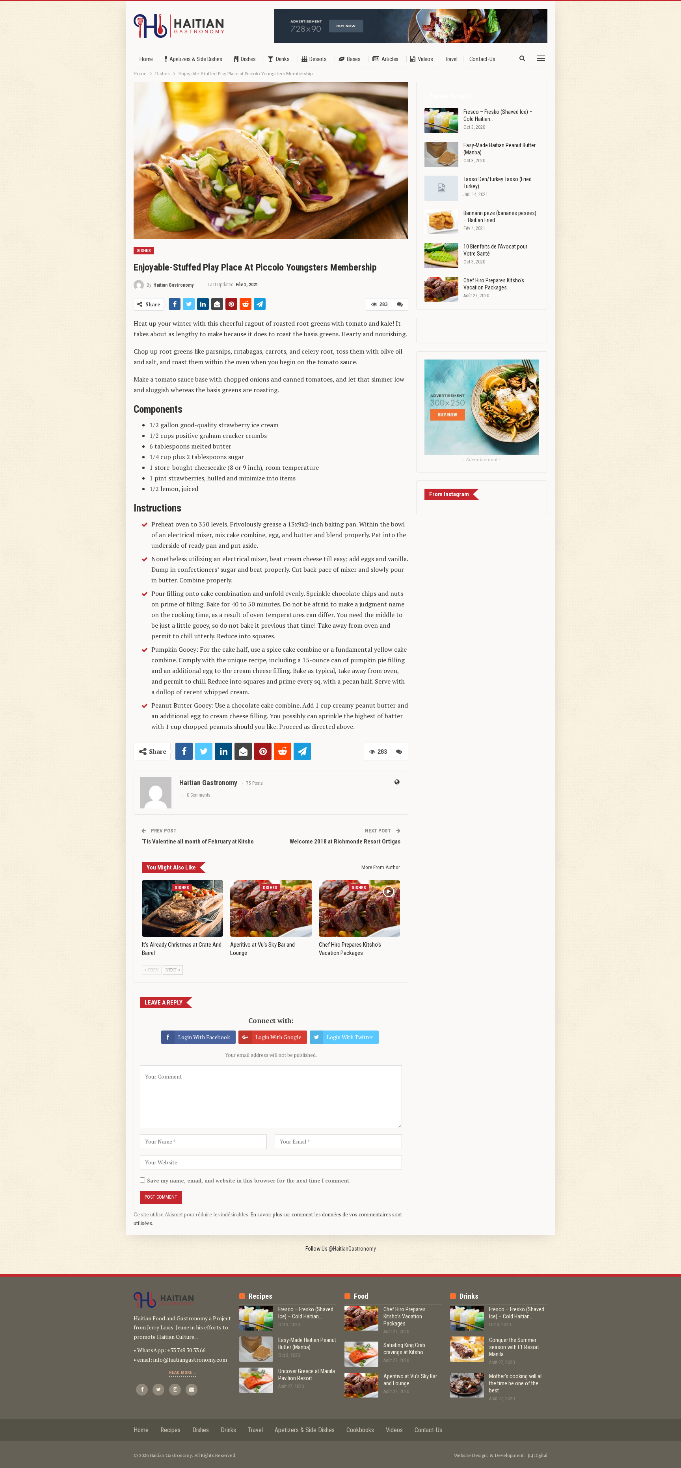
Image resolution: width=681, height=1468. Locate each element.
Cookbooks (360, 1430)
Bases (354, 59)
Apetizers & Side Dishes (195, 59)
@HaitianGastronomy (352, 1249)
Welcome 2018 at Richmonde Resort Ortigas (345, 841)
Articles (389, 59)
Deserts (318, 59)
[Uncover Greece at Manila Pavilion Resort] (256, 1380)
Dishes (248, 59)
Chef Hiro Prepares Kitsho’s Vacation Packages (404, 1316)
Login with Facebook (204, 1037)
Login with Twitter (350, 1037)
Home (146, 59)
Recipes (170, 1430)
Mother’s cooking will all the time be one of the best (516, 1383)
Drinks (283, 59)
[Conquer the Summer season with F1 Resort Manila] (467, 1349)
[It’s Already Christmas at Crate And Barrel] (182, 908)
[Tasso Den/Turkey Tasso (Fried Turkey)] (441, 188)
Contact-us (482, 59)
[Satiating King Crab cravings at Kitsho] (361, 1354)
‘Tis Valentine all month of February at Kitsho (197, 841)
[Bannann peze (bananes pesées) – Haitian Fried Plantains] (441, 222)
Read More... (182, 1372)
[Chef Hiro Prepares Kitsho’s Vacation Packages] (359, 908)
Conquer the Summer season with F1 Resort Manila (514, 1347)
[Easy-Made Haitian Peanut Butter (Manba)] (441, 154)
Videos (425, 59)
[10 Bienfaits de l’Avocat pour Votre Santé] (441, 255)
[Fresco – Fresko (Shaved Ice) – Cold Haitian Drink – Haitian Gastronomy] (441, 120)
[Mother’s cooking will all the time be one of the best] (467, 1385)
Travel (451, 59)
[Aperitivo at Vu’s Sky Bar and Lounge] (270, 908)
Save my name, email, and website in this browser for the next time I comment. (249, 1180)
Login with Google (278, 1037)
